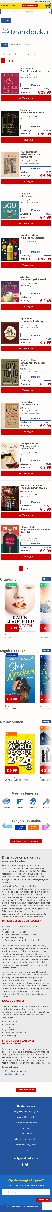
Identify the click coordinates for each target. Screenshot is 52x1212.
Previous (3, 614)
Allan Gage (25, 277)
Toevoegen (27, 98)
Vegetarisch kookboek (15, 1074)
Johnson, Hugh (27, 527)
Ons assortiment (29, 6)
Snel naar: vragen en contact (26, 841)
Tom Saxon (25, 110)
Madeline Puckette (29, 235)
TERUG (6, 21)
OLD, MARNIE (26, 68)
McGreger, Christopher (31, 485)
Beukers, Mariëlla (28, 151)
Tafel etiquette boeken (15, 1071)
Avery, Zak (25, 193)
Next (48, 614)
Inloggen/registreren (43, 1)
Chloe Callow (26, 402)
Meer (45, 579)
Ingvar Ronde (26, 318)
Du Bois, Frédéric (28, 360)
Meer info (35, 85)
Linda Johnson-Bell (29, 443)
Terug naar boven (26, 1089)
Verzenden (43, 1199)
